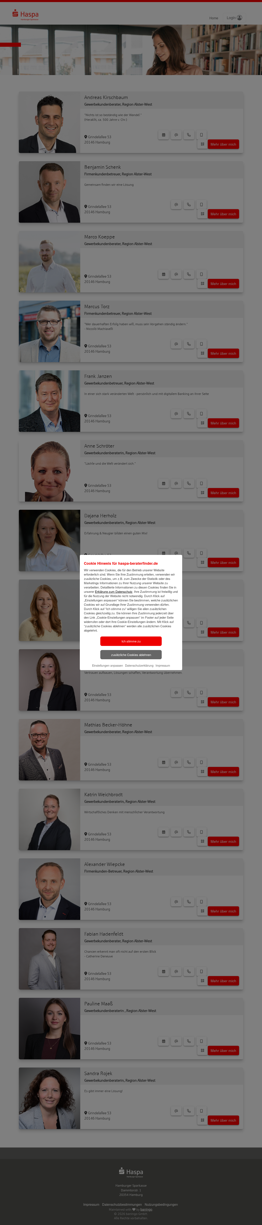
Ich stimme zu (131, 641)
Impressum (163, 665)
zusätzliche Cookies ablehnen (131, 654)
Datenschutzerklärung (139, 665)
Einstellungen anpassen (107, 665)
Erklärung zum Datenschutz (113, 591)
